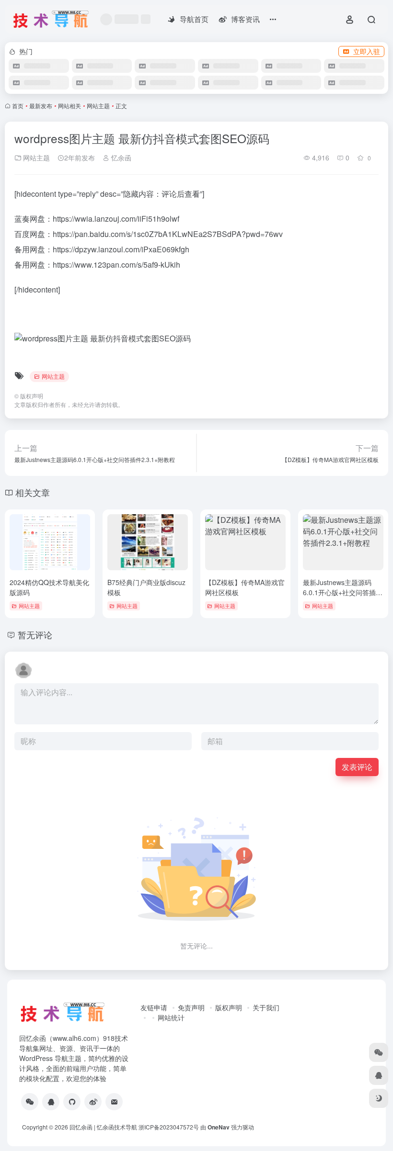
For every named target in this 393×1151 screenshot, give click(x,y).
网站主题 (98, 106)
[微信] (29, 1101)
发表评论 (357, 766)
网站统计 (171, 1017)
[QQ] (50, 1101)
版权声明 (228, 1007)
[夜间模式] (378, 1098)
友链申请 (153, 1007)
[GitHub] (72, 1101)
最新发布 (40, 106)
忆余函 (120, 157)
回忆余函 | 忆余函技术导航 (103, 1127)
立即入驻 (366, 51)
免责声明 (191, 1007)
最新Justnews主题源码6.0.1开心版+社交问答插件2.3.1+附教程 (342, 592)
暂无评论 (35, 634)
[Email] (114, 1101)
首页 (17, 106)
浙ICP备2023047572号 (169, 1127)
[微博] (93, 1101)
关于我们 (266, 1007)
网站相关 (69, 106)
